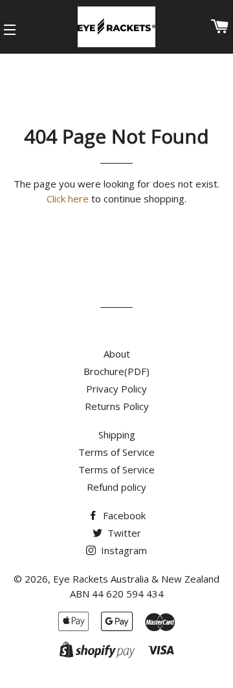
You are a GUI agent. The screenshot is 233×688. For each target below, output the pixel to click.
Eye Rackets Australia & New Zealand (136, 578)
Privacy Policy (116, 388)
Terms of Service (116, 452)
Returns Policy (117, 406)
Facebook (123, 515)
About (117, 353)
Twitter (123, 532)
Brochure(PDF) (116, 371)
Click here (68, 198)
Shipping (116, 434)
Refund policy (116, 486)
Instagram (122, 550)
